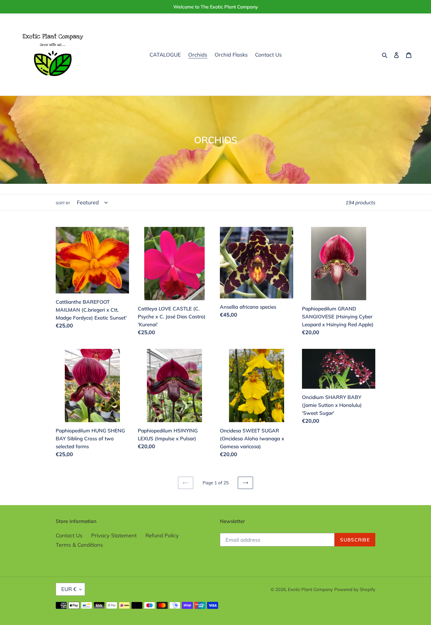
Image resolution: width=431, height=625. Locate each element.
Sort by (63, 203)
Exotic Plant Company (310, 589)
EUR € (69, 589)
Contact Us (69, 535)
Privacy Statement (114, 535)
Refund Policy (162, 535)
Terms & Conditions (79, 544)
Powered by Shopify (354, 589)
